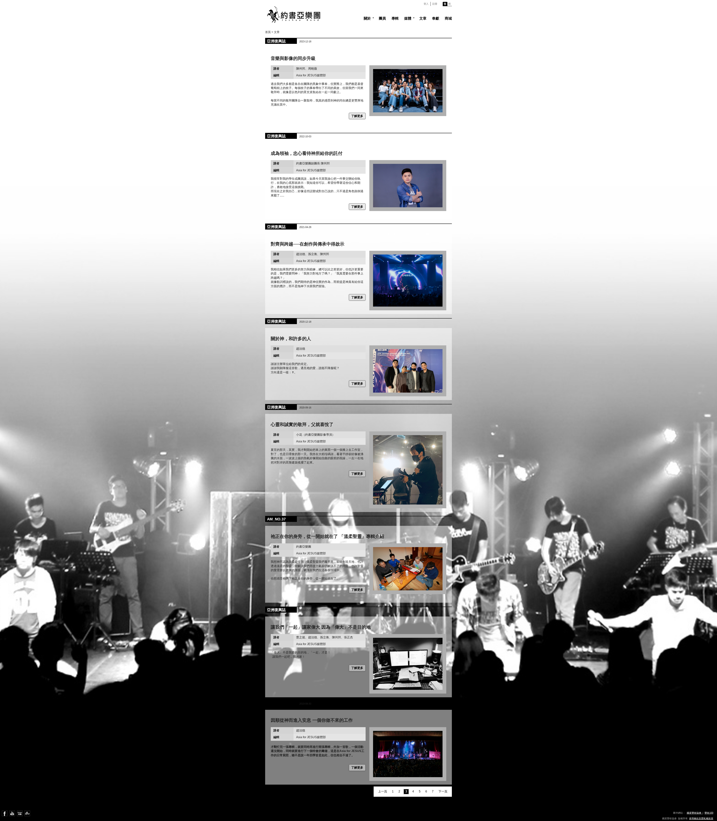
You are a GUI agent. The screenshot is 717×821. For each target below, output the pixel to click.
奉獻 (435, 18)
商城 (448, 18)
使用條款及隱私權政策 (701, 818)
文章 (422, 18)
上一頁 (382, 791)
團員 (382, 18)
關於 (367, 18)
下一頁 (442, 791)
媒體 (407, 18)
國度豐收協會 (695, 812)
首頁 (268, 32)
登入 (426, 3)
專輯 (395, 18)
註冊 (434, 3)
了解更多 (357, 116)
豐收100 (708, 812)
